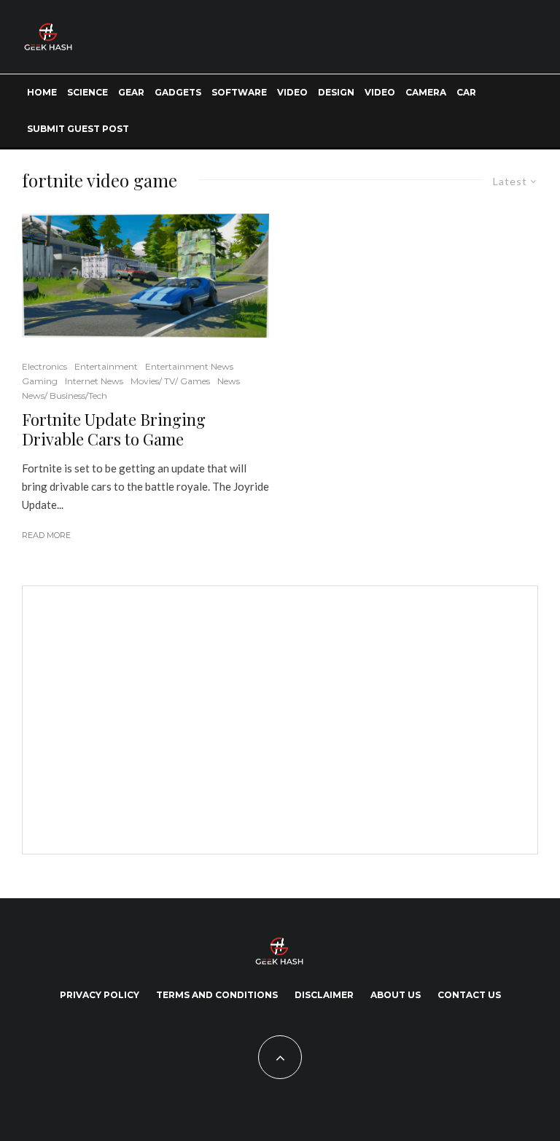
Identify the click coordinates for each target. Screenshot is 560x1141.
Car (466, 92)
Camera (425, 92)
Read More (46, 535)
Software (239, 92)
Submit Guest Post (78, 128)
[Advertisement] (153, 717)
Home (42, 92)
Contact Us (469, 994)
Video (292, 92)
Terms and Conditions (217, 994)
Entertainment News (189, 366)
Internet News (94, 380)
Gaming (40, 380)
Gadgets (178, 92)
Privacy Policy (99, 994)
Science (87, 92)
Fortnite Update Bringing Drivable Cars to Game (114, 429)
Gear (131, 92)
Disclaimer (324, 994)
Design (336, 92)
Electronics (44, 366)
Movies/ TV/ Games (170, 380)
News (228, 380)
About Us (395, 994)
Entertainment (106, 366)
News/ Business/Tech (64, 395)
